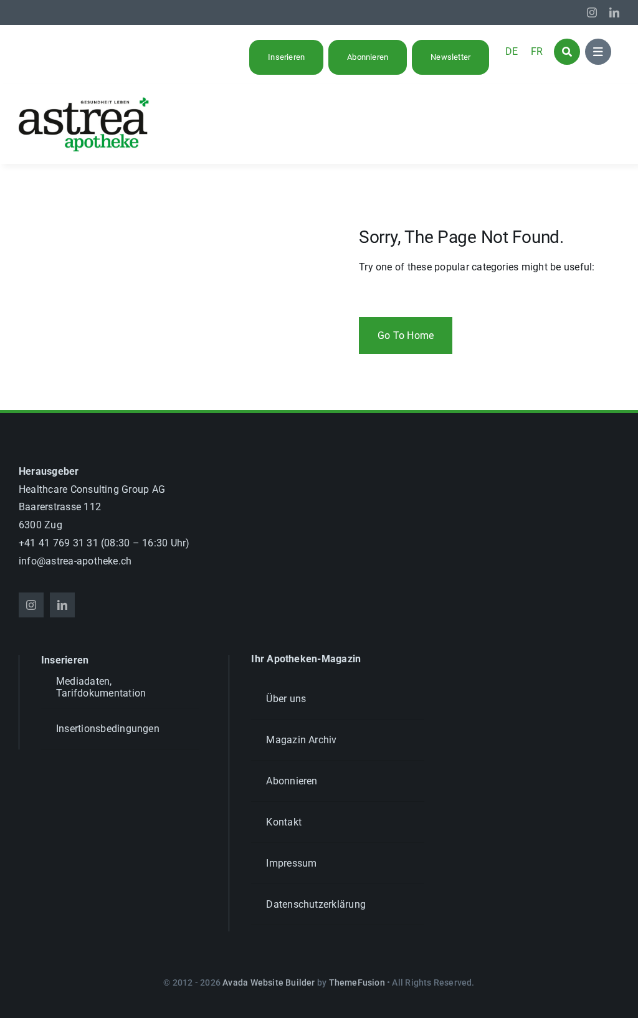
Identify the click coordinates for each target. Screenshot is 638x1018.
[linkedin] (614, 12)
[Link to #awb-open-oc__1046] (567, 52)
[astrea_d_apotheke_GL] (84, 101)
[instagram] (592, 12)
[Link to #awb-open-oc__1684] (598, 52)
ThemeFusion (357, 982)
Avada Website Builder (268, 982)
